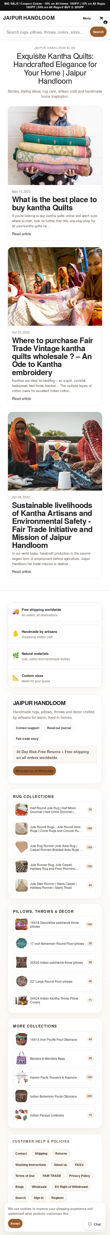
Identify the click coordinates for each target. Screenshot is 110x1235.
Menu (87, 18)
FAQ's (79, 1164)
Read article (21, 233)
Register (57, 1197)
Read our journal (59, 727)
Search (98, 31)
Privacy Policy (79, 1175)
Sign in (38, 1197)
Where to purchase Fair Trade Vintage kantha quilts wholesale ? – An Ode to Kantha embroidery (52, 355)
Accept (15, 1223)
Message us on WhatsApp (34, 770)
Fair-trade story (27, 738)
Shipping (41, 1153)
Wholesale (39, 1186)
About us (60, 1164)
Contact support (27, 727)
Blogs (19, 1186)
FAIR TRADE (52, 1175)
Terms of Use (25, 1175)
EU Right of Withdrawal (71, 1186)
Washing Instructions (30, 1164)
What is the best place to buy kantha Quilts (54, 202)
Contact (21, 1153)
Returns (61, 1153)
